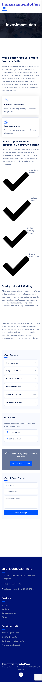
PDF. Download (14, 432)
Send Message (21, 512)
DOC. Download (15, 439)
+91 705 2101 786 (22, 463)
